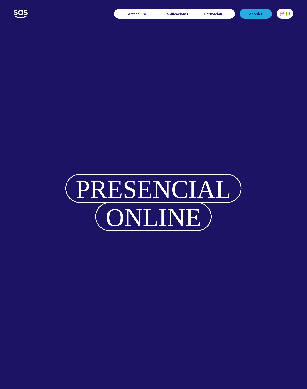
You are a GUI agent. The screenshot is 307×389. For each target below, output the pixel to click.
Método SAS (137, 14)
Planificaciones (175, 14)
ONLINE (153, 217)
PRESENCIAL (153, 189)
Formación (213, 14)
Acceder (256, 14)
